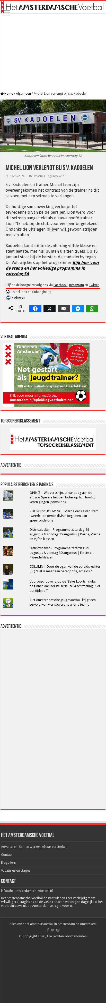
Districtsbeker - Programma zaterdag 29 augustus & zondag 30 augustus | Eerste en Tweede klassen (61, 552)
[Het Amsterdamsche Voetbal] (53, 7)
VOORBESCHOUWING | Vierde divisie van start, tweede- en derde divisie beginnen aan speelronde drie (64, 515)
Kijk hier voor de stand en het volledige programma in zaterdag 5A (52, 268)
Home (8, 93)
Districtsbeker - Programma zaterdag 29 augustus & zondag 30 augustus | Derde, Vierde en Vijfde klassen (65, 534)
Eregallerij (8, 862)
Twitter (94, 285)
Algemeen (23, 93)
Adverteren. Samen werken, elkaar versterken (34, 847)
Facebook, (61, 285)
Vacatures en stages (15, 870)
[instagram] (58, 930)
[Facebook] (47, 930)
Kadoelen (18, 297)
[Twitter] (52, 930)
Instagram (76, 285)
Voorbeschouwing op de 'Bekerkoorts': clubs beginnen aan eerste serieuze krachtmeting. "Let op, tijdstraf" (65, 586)
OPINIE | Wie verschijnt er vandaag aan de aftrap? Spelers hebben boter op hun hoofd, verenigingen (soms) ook (62, 497)
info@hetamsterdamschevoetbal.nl (27, 891)
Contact (6, 855)
